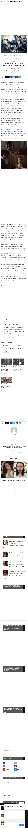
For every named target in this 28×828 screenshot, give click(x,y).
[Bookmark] (25, 463)
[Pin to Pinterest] (16, 77)
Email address (6, 795)
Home (5, 55)
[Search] (26, 1)
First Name (6, 782)
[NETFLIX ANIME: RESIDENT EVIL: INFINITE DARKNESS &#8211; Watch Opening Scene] (18, 362)
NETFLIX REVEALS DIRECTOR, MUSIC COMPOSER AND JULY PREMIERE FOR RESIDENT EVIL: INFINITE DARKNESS (6, 369)
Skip (17, 825)
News (10, 55)
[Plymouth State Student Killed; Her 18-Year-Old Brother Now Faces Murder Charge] (14, 469)
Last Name (5, 789)
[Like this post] (7, 77)
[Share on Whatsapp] (19, 77)
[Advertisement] (14, 18)
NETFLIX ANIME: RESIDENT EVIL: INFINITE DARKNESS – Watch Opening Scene (18, 367)
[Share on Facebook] (10, 77)
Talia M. (5, 70)
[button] (2, 474)
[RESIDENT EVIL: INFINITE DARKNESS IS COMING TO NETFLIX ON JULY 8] (6, 380)
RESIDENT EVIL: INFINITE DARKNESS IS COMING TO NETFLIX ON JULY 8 (6, 385)
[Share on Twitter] (13, 77)
